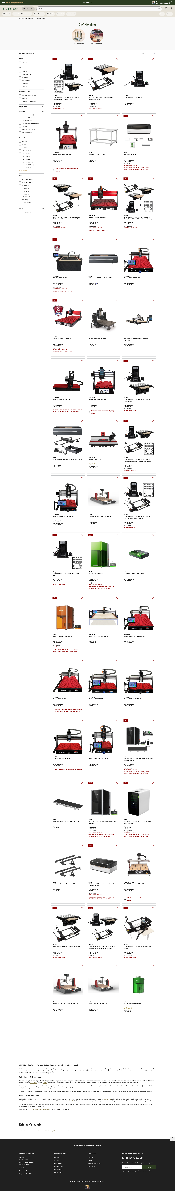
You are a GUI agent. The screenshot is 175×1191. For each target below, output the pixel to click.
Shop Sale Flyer (58, 1166)
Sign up (149, 1167)
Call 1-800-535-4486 (163, 3)
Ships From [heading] (23, 107)
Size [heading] (20, 176)
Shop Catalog (58, 1169)
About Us (90, 1157)
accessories (107, 1099)
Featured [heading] (22, 58)
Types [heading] (21, 208)
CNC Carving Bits (50, 1131)
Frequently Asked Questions (27, 1174)
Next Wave (33, 1083)
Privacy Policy (146, 1171)
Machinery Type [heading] (24, 91)
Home (21, 18)
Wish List (56, 1160)
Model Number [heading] (24, 138)
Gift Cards (57, 1157)
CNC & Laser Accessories (68, 1131)
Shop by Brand (58, 1172)
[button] (148, 53)
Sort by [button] (144, 53)
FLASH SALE (87, 2)
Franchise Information (94, 1163)
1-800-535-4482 (24, 1159)
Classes (169, 14)
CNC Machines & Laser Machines (31, 1131)
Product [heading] (22, 111)
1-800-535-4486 (24, 1164)
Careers (90, 1160)
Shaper (45, 1083)
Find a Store (91, 1166)
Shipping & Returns (25, 1171)
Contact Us (22, 1168)
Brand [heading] (21, 68)
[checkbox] (20, 62)
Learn (162, 14)
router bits (70, 1101)
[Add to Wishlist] (82, 59)
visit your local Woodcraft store (39, 1109)
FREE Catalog (58, 1163)
